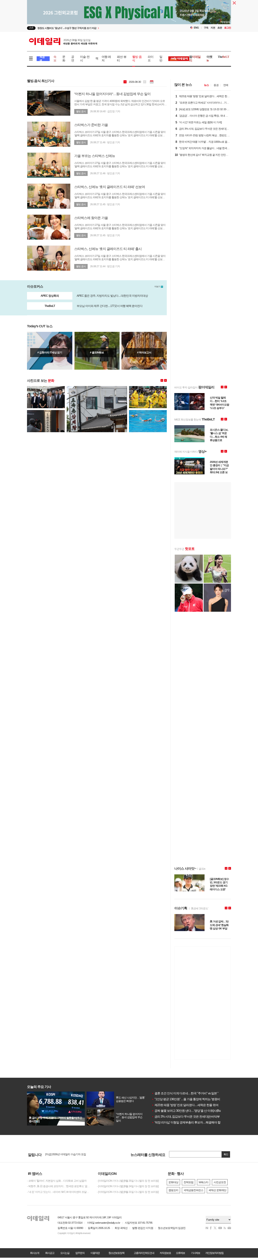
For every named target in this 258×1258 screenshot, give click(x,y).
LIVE (31, 27)
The (223, 56)
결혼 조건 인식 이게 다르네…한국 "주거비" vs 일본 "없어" (188, 1093)
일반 (160, 58)
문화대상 (173, 1182)
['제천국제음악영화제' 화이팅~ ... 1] (46, 411)
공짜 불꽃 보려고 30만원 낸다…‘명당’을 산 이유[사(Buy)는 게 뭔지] (194, 1110)
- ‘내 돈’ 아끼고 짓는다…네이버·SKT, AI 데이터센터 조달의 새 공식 (59, 1191)
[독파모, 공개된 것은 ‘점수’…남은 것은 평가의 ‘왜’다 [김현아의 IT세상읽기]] (49, 351)
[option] (98, 28)
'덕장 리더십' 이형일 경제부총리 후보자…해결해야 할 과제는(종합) (194, 1122)
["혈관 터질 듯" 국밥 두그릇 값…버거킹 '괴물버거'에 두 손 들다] (144, 351)
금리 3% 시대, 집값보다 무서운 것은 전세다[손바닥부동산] (189, 1116)
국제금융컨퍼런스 (193, 1190)
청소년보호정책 (116, 1252)
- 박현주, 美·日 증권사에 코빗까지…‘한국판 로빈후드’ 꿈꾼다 (59, 1186)
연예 (225, 85)
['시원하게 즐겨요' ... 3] (148, 387)
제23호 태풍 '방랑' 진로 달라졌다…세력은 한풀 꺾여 (185, 1105)
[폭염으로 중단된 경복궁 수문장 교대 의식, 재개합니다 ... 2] (97, 387)
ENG (196, 27)
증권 (216, 85)
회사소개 (34, 1252)
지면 (213, 27)
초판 (219, 27)
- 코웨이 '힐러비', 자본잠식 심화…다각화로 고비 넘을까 (57, 1180)
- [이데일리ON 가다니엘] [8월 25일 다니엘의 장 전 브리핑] (128, 1180)
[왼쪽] (162, 380)
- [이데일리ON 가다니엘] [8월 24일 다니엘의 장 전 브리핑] (128, 1186)
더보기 (157, 286)
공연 (72, 58)
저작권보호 (165, 1252)
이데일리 (63, 41)
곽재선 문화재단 (217, 1190)
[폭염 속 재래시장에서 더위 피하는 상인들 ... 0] (46, 387)
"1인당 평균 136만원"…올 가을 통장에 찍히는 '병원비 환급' (189, 1099)
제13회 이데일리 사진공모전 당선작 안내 (67, 1154)
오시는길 (64, 1252)
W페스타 (203, 1182)
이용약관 (95, 1252)
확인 (226, 1154)
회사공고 (49, 1252)
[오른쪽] (165, 380)
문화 (63, 58)
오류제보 (180, 1252)
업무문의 (79, 1252)
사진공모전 (220, 1182)
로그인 (227, 27)
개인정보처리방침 (214, 1252)
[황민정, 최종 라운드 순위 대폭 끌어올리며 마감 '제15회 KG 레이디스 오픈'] (97, 351)
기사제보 (195, 1252)
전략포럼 (188, 1182)
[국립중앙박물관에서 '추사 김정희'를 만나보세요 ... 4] (148, 411)
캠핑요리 (173, 1190)
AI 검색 (42, 58)
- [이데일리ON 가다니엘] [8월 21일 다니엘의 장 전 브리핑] (128, 1191)
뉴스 (206, 85)
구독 (206, 27)
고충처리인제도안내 (144, 1252)
